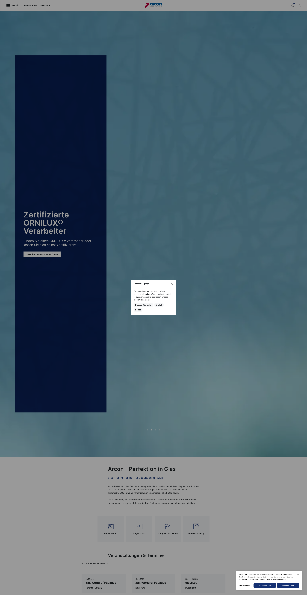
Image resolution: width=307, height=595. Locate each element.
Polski (138, 310)
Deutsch (143, 305)
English (159, 305)
